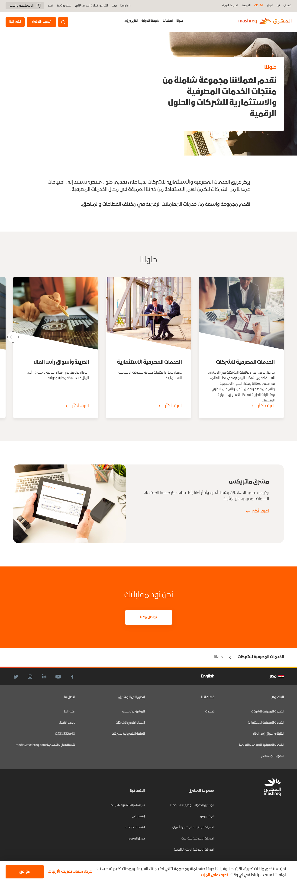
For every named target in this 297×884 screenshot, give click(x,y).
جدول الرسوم (136, 839)
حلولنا (179, 21)
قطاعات (209, 712)
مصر (114, 6)
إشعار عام (138, 816)
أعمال (270, 5)
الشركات (258, 5)
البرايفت (246, 5)
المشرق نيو (207, 816)
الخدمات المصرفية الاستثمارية (266, 723)
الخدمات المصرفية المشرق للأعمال (193, 828)
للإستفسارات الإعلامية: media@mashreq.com (45, 745)
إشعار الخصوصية (135, 828)
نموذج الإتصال (67, 723)
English (125, 6)
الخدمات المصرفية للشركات (267, 712)
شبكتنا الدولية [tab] (150, 21)
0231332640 (65, 734)
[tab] (179, 22)
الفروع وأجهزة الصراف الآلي (91, 6)
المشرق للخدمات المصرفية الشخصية (192, 805)
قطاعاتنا (168, 21)
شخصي (287, 5)
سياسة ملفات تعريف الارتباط (127, 805)
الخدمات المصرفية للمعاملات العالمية (261, 745)
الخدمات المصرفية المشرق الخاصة (194, 850)
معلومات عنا (63, 6)
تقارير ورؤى (131, 21)
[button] (69, 871)
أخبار (50, 6)
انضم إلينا (69, 712)
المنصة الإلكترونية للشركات (128, 734)
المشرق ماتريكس (133, 712)
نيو (278, 5)
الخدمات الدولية (230, 5)
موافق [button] (24, 871)
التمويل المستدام (272, 756)
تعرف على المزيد (214, 875)
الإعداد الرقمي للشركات (130, 723)
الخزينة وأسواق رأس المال (268, 734)
